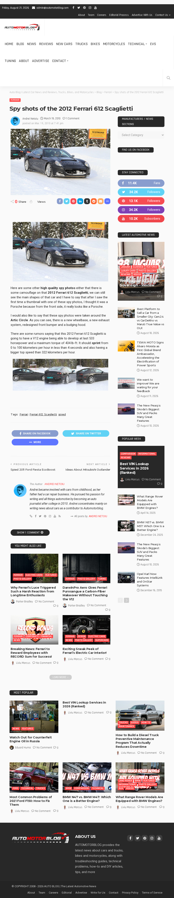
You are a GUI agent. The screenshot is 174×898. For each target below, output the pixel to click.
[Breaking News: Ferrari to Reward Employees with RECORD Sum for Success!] (34, 630)
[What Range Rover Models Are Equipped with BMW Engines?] (126, 499)
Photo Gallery (22, 578)
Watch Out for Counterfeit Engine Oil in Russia (31, 739)
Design (82, 636)
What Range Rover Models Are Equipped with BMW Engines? (139, 799)
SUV (121, 788)
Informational (147, 453)
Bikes (95, 43)
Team (91, 15)
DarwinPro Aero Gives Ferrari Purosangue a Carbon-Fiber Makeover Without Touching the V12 (85, 593)
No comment (46, 601)
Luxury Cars (128, 270)
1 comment (72, 118)
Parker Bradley (24, 601)
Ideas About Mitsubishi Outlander (87, 469)
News (31, 43)
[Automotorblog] (22, 27)
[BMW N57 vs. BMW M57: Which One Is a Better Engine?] (126, 525)
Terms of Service (152, 892)
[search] (168, 77)
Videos (137, 274)
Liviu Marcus (23, 663)
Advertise (40, 60)
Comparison (128, 453)
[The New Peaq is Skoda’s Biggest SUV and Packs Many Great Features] (126, 409)
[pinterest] (141, 201)
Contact (59, 60)
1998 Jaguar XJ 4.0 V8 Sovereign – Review (139, 283)
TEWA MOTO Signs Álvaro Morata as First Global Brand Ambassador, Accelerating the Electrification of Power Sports (150, 354)
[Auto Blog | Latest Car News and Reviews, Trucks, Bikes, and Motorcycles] (41, 837)
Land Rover (125, 780)
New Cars (64, 43)
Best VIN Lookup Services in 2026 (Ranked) (134, 468)
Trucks (81, 43)
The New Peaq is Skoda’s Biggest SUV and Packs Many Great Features (148, 413)
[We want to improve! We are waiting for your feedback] (126, 383)
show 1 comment (28, 532)
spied (62, 414)
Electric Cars (34, 575)
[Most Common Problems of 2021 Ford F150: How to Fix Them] (34, 777)
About (81, 15)
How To (146, 722)
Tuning (10, 60)
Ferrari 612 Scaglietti (43, 414)
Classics (138, 267)
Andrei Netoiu (30, 118)
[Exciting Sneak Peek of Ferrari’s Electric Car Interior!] (86, 630)
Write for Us (98, 892)
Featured (50, 575)
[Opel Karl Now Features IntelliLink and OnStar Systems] (126, 577)
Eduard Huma (23, 747)
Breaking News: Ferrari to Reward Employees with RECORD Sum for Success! (31, 652)
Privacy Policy (130, 892)
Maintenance (126, 726)
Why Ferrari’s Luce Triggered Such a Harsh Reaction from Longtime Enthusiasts (33, 591)
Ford (15, 788)
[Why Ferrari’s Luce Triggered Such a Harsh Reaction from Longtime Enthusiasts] (34, 568)
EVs (153, 43)
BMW (68, 788)
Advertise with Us (142, 15)
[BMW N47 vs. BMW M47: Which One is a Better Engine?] (87, 777)
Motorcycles (114, 43)
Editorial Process (119, 15)
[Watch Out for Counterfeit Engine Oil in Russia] (34, 717)
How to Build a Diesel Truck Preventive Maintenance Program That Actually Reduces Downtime (137, 741)
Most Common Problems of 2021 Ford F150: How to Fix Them (31, 801)
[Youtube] (141, 218)
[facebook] (141, 183)
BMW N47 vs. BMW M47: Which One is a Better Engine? (87, 799)
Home (9, 43)
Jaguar (125, 267)
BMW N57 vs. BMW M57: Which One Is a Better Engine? (150, 526)
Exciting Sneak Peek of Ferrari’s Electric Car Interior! (85, 651)
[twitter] (141, 192)
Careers (101, 15)
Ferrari (15, 100)
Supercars (101, 640)
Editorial (67, 892)
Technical (136, 43)
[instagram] (141, 209)
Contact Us (161, 15)
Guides (135, 722)
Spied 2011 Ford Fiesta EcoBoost (33, 469)
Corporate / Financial (39, 636)
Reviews (46, 43)
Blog (20, 43)
